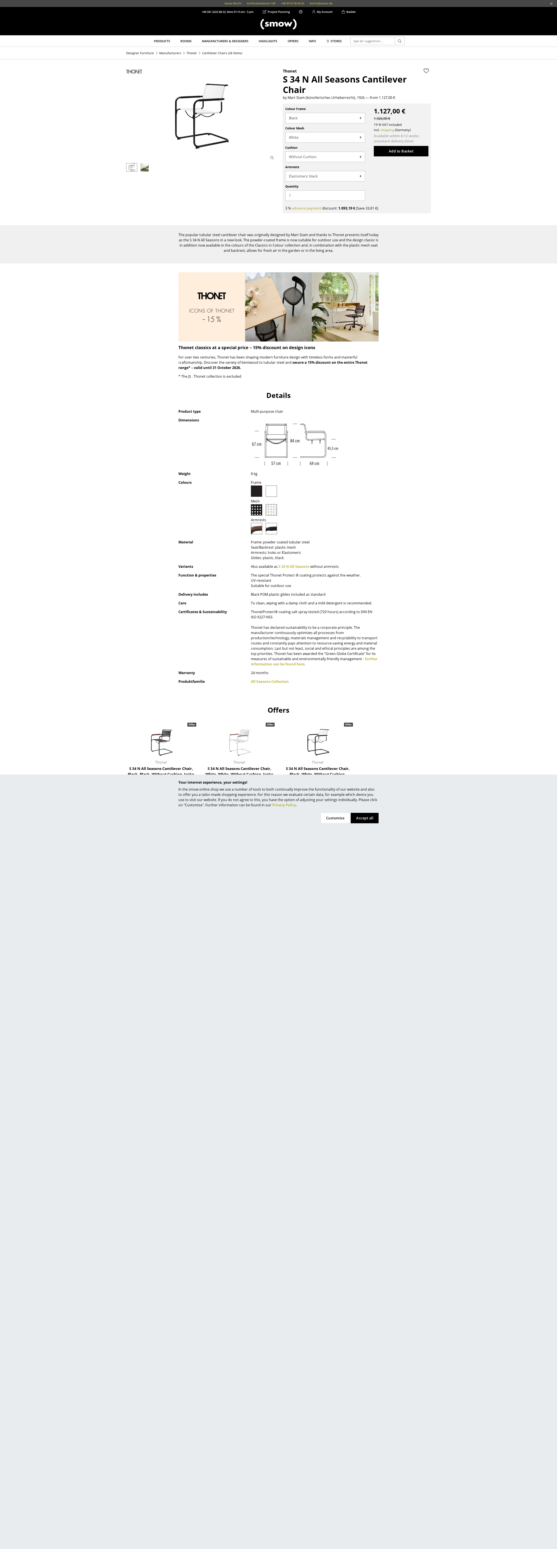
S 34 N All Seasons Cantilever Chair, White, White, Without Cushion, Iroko (239, 771)
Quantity (292, 186)
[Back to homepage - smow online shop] (278, 24)
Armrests (292, 167)
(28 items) (222, 53)
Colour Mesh (294, 128)
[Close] (551, 3)
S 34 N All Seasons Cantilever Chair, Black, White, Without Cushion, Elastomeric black (318, 774)
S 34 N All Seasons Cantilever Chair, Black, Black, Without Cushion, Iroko (161, 771)
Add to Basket (401, 151)
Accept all (364, 818)
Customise (335, 818)
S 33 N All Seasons (293, 566)
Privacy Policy (284, 805)
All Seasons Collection (270, 681)
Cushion (291, 147)
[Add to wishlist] (426, 70)
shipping (387, 130)
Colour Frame (295, 109)
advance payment (306, 208)
